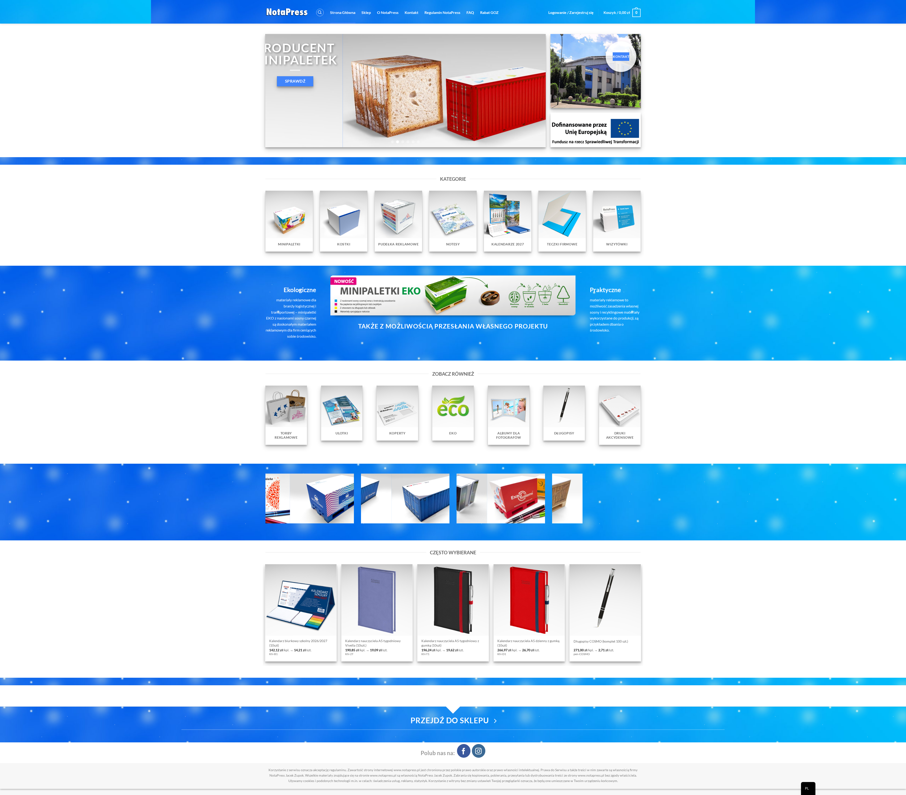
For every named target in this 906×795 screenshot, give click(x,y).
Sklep (366, 12)
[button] (320, 12)
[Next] (534, 90)
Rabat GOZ (489, 12)
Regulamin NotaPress (442, 12)
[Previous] (277, 90)
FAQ (470, 12)
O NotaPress (387, 12)
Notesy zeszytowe (617, 641)
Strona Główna (342, 12)
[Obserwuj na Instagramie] (478, 750)
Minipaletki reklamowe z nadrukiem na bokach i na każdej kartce (480, 643)
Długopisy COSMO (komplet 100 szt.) (403, 641)
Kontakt (411, 12)
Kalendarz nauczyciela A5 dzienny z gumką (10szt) (330, 643)
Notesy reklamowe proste (546, 641)
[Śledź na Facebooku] (463, 750)
